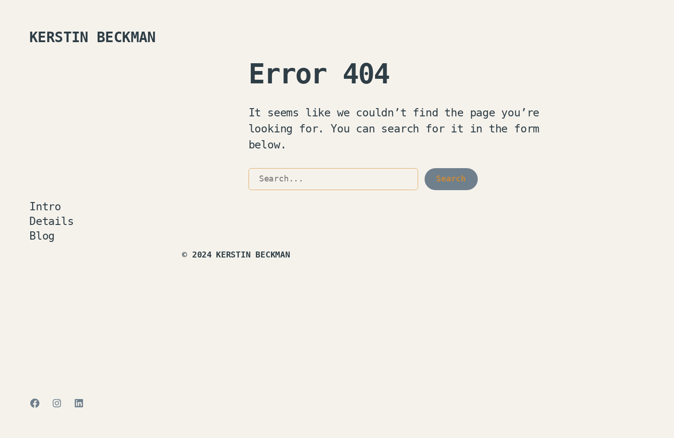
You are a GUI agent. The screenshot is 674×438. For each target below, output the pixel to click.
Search (451, 178)
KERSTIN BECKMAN (92, 37)
